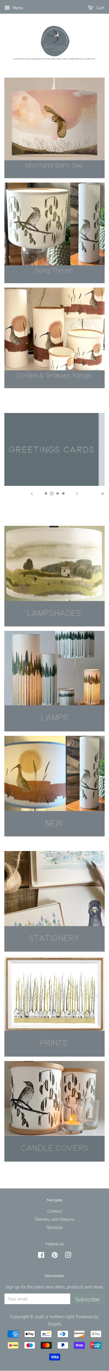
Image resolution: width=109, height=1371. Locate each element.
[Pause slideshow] (102, 493)
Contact (54, 1211)
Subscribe (87, 1299)
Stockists (55, 1227)
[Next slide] (77, 493)
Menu (17, 8)
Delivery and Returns (54, 1219)
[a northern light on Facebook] (41, 1255)
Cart (100, 8)
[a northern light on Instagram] (68, 1255)
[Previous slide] (32, 493)
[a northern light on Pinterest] (54, 1255)
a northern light (60, 1316)
